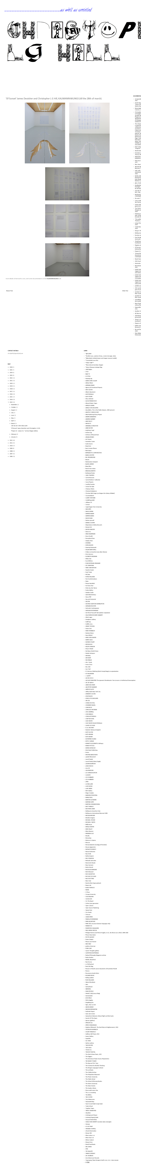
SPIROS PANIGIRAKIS (91, 1025)
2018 (11, 389)
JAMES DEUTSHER (90, 685)
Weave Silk (88, 1133)
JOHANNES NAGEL (90, 705)
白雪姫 (87, 1162)
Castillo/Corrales (90, 484)
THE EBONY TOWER (90, 1061)
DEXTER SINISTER (90, 529)
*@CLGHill (88, 353)
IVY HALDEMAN (89, 673)
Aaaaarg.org (88, 378)
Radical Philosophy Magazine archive (95, 955)
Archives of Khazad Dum (92, 435)
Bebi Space (88, 450)
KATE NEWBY (89, 736)
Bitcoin (87, 459)
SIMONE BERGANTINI (91, 1009)
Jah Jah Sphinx (89, 682)
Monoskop (88, 838)
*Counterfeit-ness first (91, 360)
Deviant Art (88, 527)
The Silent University (91, 1083)
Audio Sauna (89, 444)
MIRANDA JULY (89, 833)
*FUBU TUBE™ (89, 362)
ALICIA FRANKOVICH (91, 401)
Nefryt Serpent (89, 856)
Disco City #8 (88, 536)
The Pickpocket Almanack (92, 1074)
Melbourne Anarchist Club (92, 811)
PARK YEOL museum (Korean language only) (97, 923)
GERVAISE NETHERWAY (91, 610)
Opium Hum (88, 910)
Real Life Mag (89, 966)
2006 (11, 456)
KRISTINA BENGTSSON (91, 754)
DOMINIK (88, 543)
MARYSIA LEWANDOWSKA (92, 804)
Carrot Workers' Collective (92, 480)
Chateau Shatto (89, 489)
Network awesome (90, 860)
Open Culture (89, 905)
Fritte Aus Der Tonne (91, 588)
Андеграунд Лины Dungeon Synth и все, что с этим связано (101, 1160)
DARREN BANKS (89, 516)
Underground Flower (91, 1115)
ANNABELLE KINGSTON (91, 426)
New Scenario (89, 865)
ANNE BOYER (89, 428)
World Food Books (90, 1144)
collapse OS (88, 502)
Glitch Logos (88, 617)
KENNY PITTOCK (89, 745)
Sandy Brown (89, 986)
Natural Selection (90, 851)
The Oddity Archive (90, 1072)
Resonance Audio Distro (92, 973)
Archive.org (88, 432)
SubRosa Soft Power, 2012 (92, 1034)
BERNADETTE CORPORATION (93, 453)
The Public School (90, 1079)
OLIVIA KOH (88, 899)
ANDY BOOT (88, 421)
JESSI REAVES (89, 696)
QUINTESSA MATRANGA (92, 953)
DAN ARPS (88, 509)
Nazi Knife (88, 854)
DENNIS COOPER (90, 522)
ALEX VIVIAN (88, 396)
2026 (11, 367)
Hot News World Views (91, 651)
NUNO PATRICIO (90, 887)
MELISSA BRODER (90, 815)
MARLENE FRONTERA (91, 795)
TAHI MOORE (89, 1045)
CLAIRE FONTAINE (90, 498)
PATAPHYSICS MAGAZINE (92, 928)
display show (89, 540)
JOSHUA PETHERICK (90, 716)
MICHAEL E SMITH (90, 822)
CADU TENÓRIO (89, 475)
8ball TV (87, 374)
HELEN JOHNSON (90, 646)
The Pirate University (91, 1077)
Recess (87, 971)
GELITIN (87, 601)
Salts (86, 984)
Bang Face (88, 446)
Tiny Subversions (90, 1099)
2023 (11, 375)
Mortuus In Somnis (90, 840)
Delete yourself (89, 520)
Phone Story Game (90, 935)
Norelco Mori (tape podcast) (93, 883)
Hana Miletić (89, 635)
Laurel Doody (89, 759)
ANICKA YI (88, 423)
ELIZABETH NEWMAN (91, 556)
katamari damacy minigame (93, 730)
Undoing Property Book (91, 1117)
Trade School (89, 1106)
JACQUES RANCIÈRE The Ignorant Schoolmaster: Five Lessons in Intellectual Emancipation (110, 680)
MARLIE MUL (89, 797)
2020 (11, 383)
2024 (11, 372)
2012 (11, 440)
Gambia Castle (89, 592)
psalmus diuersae (90, 946)
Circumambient (89, 495)
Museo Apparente (90, 847)
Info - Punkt (88, 662)
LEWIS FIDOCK (89, 766)
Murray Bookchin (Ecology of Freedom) (96, 845)
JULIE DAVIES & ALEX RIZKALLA (93, 723)
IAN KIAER (88, 658)
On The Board (89, 901)
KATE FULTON (89, 732)
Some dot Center (90, 1014)
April (12, 420)
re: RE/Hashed (89, 964)
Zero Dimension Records (92, 1158)
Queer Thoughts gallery (92, 950)
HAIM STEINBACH (90, 631)
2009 (11, 448)
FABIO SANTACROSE (90, 567)
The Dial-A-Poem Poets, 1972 (93, 1054)
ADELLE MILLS (89, 383)
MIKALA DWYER (89, 826)
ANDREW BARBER (90, 419)
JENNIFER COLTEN (90, 694)
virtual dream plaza (90, 1131)
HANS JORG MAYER (90, 637)
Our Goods (88, 912)
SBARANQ (88, 989)
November (14, 404)
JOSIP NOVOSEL (89, 718)
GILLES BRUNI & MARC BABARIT (94, 615)
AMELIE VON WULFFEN (91, 408)
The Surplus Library (90, 1088)
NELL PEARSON (89, 858)
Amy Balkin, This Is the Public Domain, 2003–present (100, 410)
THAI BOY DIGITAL (90, 1052)
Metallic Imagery (90, 818)
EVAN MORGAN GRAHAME (92, 563)
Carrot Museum (89, 477)
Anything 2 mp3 (89, 430)
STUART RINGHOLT (90, 1032)
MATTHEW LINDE (90, 808)
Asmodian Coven (90, 441)
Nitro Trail (88, 881)
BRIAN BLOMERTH (90, 471)
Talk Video (88, 1047)
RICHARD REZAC (89, 975)
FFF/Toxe (87, 574)
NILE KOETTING (89, 878)
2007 (11, 454)
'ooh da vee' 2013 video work (19, 425)
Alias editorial (89, 398)
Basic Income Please (91, 448)
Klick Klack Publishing (91, 750)
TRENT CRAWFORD (90, 1110)
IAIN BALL (88, 655)
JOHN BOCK (88, 707)
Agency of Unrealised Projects (93, 387)
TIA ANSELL (88, 1095)
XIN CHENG (88, 1146)
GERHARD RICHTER (90, 606)
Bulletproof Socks (90, 473)
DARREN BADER (89, 513)
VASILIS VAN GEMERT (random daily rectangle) (98, 1122)
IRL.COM (87, 667)
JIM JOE (87, 700)
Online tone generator (91, 903)
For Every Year (89, 585)
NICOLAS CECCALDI (90, 876)
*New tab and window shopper (94, 365)
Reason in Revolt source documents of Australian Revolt (101, 968)
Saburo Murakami (90, 982)
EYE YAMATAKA (89, 565)
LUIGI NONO (89, 786)
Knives (87, 752)
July (12, 412)
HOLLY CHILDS (89, 649)
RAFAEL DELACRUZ (90, 959)
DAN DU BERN (89, 511)
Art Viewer (88, 439)
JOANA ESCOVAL (90, 703)
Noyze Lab (88, 885)
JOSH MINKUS (89, 714)
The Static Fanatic (90, 1086)
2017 (11, 391)
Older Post (125, 291)
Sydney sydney (89, 1043)
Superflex (88, 1038)
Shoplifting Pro (89, 1002)
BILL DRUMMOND (90, 457)
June (12, 415)
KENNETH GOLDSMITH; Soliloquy (94, 743)
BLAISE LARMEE (89, 464)
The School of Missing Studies (93, 1081)
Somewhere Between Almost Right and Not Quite (99, 1016)
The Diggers (88, 1056)
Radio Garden (89, 957)
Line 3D (87, 768)
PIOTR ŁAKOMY (89, 937)
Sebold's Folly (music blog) (92, 993)
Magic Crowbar (89, 793)
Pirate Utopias (89, 939)
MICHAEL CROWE (90, 820)
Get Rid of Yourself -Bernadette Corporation (97, 612)
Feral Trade (88, 572)
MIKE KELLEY (88, 829)
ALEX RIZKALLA (89, 394)
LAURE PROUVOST (90, 757)
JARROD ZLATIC (89, 689)
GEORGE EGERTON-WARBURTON (94, 604)
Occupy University (90, 894)
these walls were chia (91, 1090)
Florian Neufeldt (90, 583)
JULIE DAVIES (89, 721)
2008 (11, 451)
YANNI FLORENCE (90, 1153)
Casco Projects (89, 482)
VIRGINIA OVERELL (90, 1128)
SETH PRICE (88, 998)
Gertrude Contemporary (92, 608)
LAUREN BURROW (90, 763)
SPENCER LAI (88, 1022)
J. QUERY (88, 676)
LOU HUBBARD (89, 777)
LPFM (86, 781)
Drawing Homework (90, 547)
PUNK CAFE (88, 948)
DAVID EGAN (88, 518)
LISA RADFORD (89, 770)
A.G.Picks (88, 376)
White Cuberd (89, 1140)
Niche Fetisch (89, 867)
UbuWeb (87, 1113)
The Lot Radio (89, 1070)
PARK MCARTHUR (90, 921)
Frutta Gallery (89, 590)
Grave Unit (88, 628)
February (13, 434)
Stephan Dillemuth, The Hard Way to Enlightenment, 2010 (101, 1027)
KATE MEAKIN (89, 734)
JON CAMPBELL (89, 712)
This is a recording (90, 1092)
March (13, 423)
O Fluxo (87, 892)
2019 (11, 386)
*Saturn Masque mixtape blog (93, 367)
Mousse (87, 842)
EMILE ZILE (88, 558)
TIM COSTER (88, 1097)
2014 (11, 399)
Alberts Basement (90, 392)
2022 (11, 378)
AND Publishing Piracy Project (93, 414)
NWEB (87, 890)
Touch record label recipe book (94, 1104)
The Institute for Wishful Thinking (95, 1065)
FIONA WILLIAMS (90, 576)
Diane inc (88, 531)
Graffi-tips (88, 622)
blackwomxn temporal (91, 462)
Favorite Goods (89, 570)
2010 (11, 445)
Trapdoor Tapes (89, 1108)
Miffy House (88, 824)
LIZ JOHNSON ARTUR (91, 772)
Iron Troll (87, 669)
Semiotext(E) (89, 996)
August (13, 410)
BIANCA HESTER (89, 455)
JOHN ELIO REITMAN (91, 709)
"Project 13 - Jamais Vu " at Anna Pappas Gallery (24, 431)
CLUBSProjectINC (90, 500)
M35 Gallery (88, 790)
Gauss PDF (88, 597)
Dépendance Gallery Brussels (93, 525)
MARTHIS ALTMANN (90, 800)
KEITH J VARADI (89, 741)
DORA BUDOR (89, 545)
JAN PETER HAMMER (91, 687)
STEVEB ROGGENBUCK (91, 1029)
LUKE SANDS (88, 788)
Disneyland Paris (90, 538)
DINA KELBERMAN (90, 534)
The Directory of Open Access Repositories (97, 1059)
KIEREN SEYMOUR (90, 748)
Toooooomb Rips (89, 1101)
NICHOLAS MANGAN (91, 869)
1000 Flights (88, 369)
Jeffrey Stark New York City (92, 691)
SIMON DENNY (89, 1007)
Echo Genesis (89, 554)
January (13, 437)
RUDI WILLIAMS (89, 980)
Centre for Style (89, 486)
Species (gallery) (90, 1020)
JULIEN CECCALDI (90, 725)
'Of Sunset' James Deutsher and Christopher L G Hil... (26, 428)
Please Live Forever (90, 941)
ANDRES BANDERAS (90, 417)
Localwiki (88, 775)
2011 (11, 443)
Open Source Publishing (92, 908)
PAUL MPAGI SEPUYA (91, 930)
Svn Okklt (88, 1040)
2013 (11, 402)
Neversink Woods (90, 863)
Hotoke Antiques (90, 653)
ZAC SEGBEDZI (89, 1155)
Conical (87, 504)
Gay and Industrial (90, 599)
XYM (86, 1149)
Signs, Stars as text (90, 1004)
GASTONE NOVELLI (90, 594)
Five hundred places (91, 579)
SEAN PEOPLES (89, 991)
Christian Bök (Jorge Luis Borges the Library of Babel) (100, 493)
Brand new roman (90, 468)
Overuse (87, 914)
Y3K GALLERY (89, 1151)
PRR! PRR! (88, 944)
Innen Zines (88, 664)
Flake (86, 581)
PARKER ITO (88, 926)
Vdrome (87, 1124)
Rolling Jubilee (89, 977)
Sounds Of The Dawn (91, 1018)
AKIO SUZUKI (89, 389)
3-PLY (86, 371)
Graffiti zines (89, 624)
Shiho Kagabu (89, 1000)
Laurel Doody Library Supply (93, 761)
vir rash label (89, 1126)
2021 (11, 380)
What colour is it (90, 1135)
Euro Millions (89, 561)
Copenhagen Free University (93, 507)
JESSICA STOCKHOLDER (91, 698)
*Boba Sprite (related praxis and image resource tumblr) (101, 358)
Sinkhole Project (90, 1011)
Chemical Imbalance (91, 491)
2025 (11, 370)
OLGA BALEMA (89, 896)
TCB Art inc (88, 1050)
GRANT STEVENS (90, 626)
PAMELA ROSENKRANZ (91, 919)
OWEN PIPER (89, 917)
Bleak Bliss (88, 466)
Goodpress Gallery (90, 619)
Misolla (87, 836)
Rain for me (88, 962)
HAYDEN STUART (90, 642)
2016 (11, 394)
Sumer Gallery (89, 1036)
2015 (11, 397)
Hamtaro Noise (89, 633)
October (13, 407)
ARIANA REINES (89, 437)
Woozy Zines (89, 1142)
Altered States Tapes (91, 403)
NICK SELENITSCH (90, 874)
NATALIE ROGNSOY (90, 849)
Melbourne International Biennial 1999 (96, 813)
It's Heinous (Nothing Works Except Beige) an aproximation (101, 671)
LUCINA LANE (89, 784)
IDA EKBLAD (88, 660)
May (12, 418)
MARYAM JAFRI (89, 802)
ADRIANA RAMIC (90, 385)
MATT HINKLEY (89, 806)
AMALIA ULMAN (89, 405)
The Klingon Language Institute (94, 1068)
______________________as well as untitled (47, 10)
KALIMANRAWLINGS (53, 278)
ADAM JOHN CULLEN (91, 380)
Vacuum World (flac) (91, 1119)
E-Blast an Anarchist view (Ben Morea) (96, 552)
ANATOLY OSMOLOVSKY (92, 412)
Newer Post (9, 291)
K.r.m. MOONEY (89, 727)
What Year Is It (89, 1137)
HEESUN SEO (88, 644)
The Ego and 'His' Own (91, 1063)
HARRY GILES (89, 640)
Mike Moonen (89, 831)
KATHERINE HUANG (90, 739)
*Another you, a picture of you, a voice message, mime (100, 356)
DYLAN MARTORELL (90, 549)
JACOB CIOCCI (89, 678)
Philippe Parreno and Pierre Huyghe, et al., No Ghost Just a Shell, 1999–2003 (106, 932)
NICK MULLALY (89, 872)
